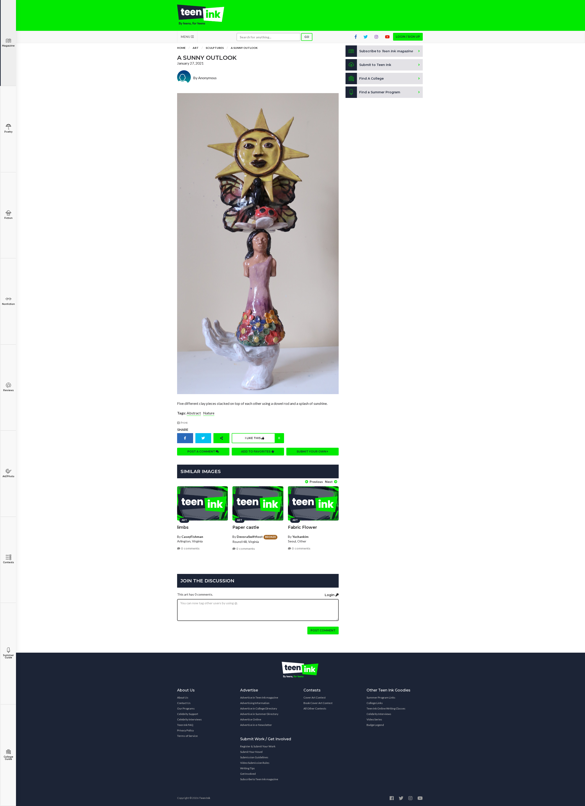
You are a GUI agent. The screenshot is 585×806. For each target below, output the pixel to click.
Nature (208, 413)
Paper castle (245, 527)
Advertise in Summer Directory (259, 714)
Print (184, 422)
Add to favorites (256, 451)
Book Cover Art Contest (317, 703)
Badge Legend (375, 725)
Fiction (8, 218)
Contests (8, 562)
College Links (375, 703)
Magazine (8, 45)
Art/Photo (8, 476)
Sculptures (215, 48)
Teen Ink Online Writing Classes (386, 708)
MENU (186, 37)
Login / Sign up (408, 36)
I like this (262, 438)
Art (196, 48)
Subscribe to (386, 51)
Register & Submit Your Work (257, 746)
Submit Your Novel (251, 752)
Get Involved (248, 773)
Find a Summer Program (379, 92)
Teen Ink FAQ (185, 725)
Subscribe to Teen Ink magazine (259, 779)
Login (330, 595)
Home (181, 48)
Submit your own (312, 451)
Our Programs (186, 708)
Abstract (194, 413)
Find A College (371, 78)
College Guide (8, 758)
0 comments (189, 548)
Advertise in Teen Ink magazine (259, 697)
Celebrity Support (187, 714)
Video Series (374, 719)
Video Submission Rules (254, 762)
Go (306, 37)
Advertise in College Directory (258, 708)
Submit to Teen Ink (375, 65)
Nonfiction (8, 304)
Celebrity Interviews (189, 719)
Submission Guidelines (254, 757)
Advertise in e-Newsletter (256, 725)
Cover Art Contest (314, 697)
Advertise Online (250, 719)
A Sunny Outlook (244, 48)
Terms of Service (187, 736)
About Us (182, 697)
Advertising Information (254, 703)
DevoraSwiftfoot (250, 537)
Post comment (323, 630)
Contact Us (184, 703)
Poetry (8, 131)
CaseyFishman (192, 537)
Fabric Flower (302, 527)
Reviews (8, 390)
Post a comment (201, 451)
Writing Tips (247, 768)
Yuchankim (300, 537)
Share (182, 430)
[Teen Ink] (205, 15)
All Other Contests (314, 708)
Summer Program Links (381, 697)
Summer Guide (8, 656)
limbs (183, 527)
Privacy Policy (185, 730)
